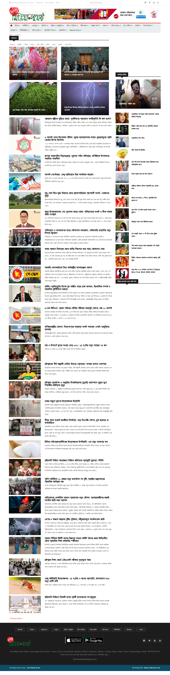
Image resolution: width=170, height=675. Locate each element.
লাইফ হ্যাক (36, 30)
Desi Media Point (33, 668)
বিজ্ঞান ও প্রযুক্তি (57, 25)
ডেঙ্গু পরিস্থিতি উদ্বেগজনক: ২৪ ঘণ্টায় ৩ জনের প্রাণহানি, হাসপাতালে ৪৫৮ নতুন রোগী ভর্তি (77, 580)
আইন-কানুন (115, 25)
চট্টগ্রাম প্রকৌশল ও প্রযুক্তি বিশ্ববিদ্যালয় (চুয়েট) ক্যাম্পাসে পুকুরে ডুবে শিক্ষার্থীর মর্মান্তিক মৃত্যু (76, 384)
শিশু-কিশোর (147, 25)
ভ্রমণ (105, 25)
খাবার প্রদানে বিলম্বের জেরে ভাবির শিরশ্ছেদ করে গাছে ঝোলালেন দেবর (74, 248)
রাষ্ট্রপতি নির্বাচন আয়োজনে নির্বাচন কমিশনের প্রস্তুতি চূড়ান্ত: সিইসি (74, 460)
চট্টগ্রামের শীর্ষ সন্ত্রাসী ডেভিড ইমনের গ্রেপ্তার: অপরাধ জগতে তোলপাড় (75, 363)
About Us (40, 3)
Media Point (75, 30)
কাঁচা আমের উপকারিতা (138, 150)
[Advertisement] (139, 52)
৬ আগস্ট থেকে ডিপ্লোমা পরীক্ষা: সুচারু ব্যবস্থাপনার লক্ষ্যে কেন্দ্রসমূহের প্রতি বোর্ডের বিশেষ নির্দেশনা (78, 138)
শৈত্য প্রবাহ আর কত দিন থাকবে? (141, 174)
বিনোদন (44, 25)
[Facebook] (146, 3)
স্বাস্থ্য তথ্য (95, 25)
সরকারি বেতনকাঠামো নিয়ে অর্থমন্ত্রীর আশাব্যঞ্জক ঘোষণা (68, 267)
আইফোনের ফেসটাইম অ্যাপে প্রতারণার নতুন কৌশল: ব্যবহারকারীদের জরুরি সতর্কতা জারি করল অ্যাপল (77, 499)
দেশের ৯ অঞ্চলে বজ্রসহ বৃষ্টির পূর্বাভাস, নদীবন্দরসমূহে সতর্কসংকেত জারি (74, 519)
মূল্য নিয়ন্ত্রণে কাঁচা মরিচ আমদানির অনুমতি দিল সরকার (29, 110)
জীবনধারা (84, 25)
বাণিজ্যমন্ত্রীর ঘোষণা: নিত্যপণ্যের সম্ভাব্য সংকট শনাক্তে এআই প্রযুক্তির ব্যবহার (77, 328)
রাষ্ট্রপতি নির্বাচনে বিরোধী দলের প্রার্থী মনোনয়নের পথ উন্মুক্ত (70, 597)
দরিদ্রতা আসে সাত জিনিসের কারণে (142, 222)
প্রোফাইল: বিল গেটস (137, 138)
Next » (20, 618)
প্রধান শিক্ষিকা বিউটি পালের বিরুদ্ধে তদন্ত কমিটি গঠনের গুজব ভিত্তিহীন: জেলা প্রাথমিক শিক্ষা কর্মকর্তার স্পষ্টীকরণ (76, 539)
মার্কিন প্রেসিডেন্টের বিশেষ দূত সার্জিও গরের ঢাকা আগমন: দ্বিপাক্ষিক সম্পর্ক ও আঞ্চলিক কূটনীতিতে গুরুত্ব (77, 288)
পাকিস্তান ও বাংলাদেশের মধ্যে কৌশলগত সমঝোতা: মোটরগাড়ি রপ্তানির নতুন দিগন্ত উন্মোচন (78, 231)
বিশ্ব (16, 25)
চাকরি (137, 25)
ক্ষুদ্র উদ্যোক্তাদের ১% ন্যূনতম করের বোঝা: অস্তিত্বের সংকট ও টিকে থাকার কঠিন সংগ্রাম (78, 213)
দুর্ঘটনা (47, 44)
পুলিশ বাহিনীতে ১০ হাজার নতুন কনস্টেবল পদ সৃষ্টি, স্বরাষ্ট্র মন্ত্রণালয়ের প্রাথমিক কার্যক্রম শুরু (75, 480)
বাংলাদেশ (12, 44)
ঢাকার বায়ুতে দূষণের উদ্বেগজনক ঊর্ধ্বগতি (62, 401)
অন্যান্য (60, 44)
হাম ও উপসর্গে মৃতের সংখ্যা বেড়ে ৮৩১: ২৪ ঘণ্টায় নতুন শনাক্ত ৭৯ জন (76, 345)
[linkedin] (158, 3)
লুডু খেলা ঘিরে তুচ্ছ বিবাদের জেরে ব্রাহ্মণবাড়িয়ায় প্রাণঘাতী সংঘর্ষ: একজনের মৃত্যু (77, 194)
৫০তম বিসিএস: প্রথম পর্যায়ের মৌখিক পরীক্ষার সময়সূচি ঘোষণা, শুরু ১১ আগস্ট (78, 308)
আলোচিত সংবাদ (49, 30)
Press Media (49, 3)
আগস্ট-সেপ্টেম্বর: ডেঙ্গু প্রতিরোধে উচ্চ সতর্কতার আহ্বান (69, 174)
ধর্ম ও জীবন (127, 25)
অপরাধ (32, 44)
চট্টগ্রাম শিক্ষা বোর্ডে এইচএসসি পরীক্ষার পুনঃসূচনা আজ (68, 559)
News (58, 3)
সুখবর (53, 44)
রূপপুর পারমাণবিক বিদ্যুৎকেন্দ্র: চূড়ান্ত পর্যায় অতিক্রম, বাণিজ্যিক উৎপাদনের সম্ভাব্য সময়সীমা (77, 157)
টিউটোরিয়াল (24, 30)
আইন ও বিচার (40, 44)
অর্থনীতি (25, 25)
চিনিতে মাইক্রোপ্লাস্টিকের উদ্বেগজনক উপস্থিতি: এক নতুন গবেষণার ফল (76, 441)
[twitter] (150, 3)
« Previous (13, 618)
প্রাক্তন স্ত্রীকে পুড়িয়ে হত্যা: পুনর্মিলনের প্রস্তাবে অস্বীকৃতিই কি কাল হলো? (78, 118)
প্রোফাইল (62, 30)
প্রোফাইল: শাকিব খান (127, 103)
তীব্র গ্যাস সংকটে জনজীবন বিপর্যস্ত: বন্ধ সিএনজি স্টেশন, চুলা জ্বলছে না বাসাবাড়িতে (77, 421)
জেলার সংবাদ (68, 44)
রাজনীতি (19, 44)
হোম (10, 35)
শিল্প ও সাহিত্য (72, 25)
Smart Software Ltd (151, 668)
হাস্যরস (13, 30)
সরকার (25, 44)
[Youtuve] (154, 3)
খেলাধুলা (35, 25)
